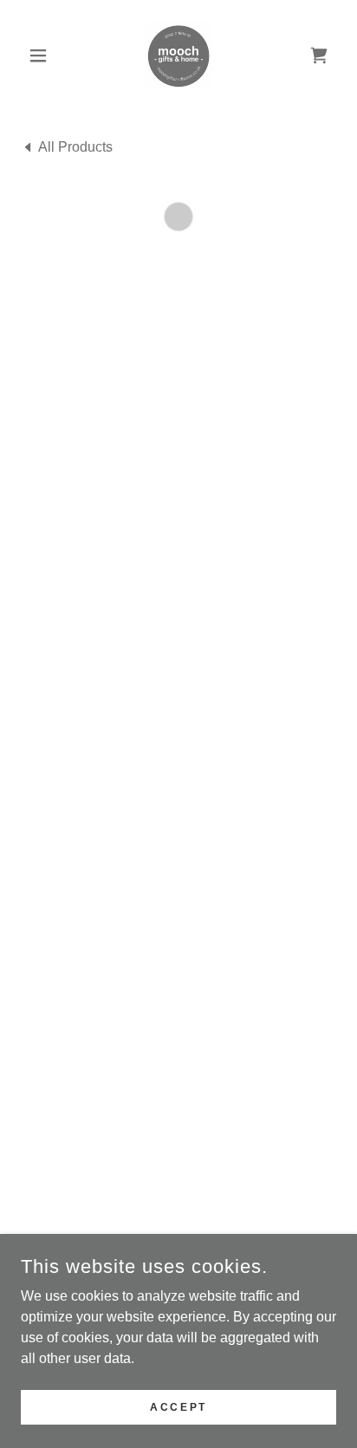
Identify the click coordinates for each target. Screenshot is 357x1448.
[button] (44, 55)
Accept (178, 1406)
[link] (178, 55)
